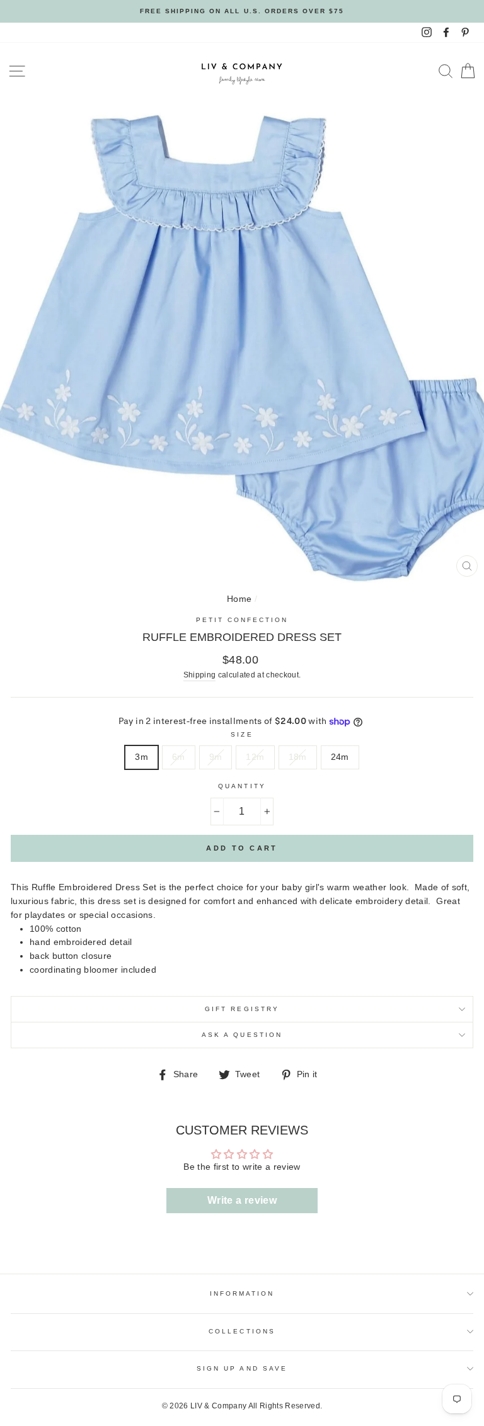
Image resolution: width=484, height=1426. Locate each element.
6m (178, 757)
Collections (242, 1331)
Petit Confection (242, 619)
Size (242, 734)
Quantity (241, 786)
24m (340, 757)
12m (255, 757)
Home (239, 599)
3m (141, 757)
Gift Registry (242, 1008)
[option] (242, 11)
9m (215, 757)
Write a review (242, 1200)
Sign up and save (242, 1368)
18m (298, 757)
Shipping (199, 675)
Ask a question (242, 1034)
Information (242, 1293)
